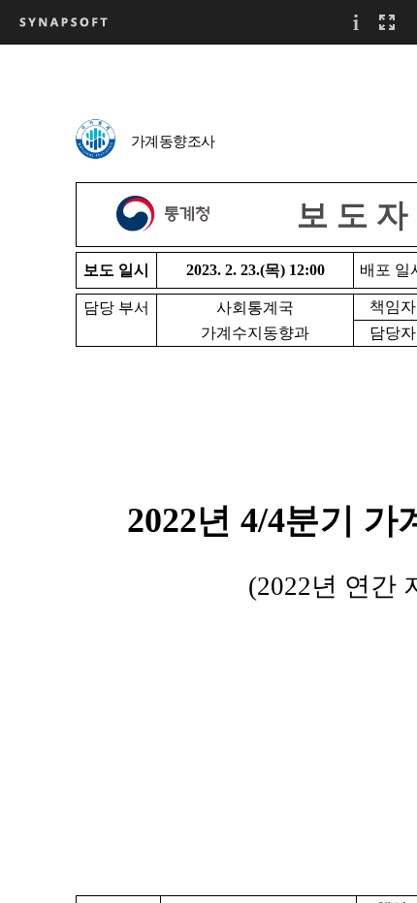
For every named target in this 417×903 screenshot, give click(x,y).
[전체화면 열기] (386, 22)
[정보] (355, 22)
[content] (208, 473)
